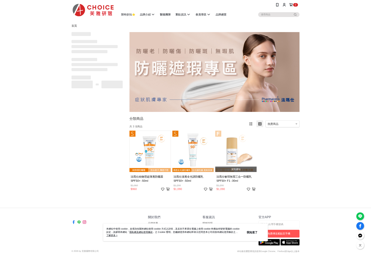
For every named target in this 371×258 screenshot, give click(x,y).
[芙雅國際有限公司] (92, 10)
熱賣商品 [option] (273, 123)
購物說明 (208, 223)
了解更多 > (111, 235)
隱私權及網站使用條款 (141, 232)
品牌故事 (153, 223)
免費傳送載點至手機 (279, 233)
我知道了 (252, 232)
